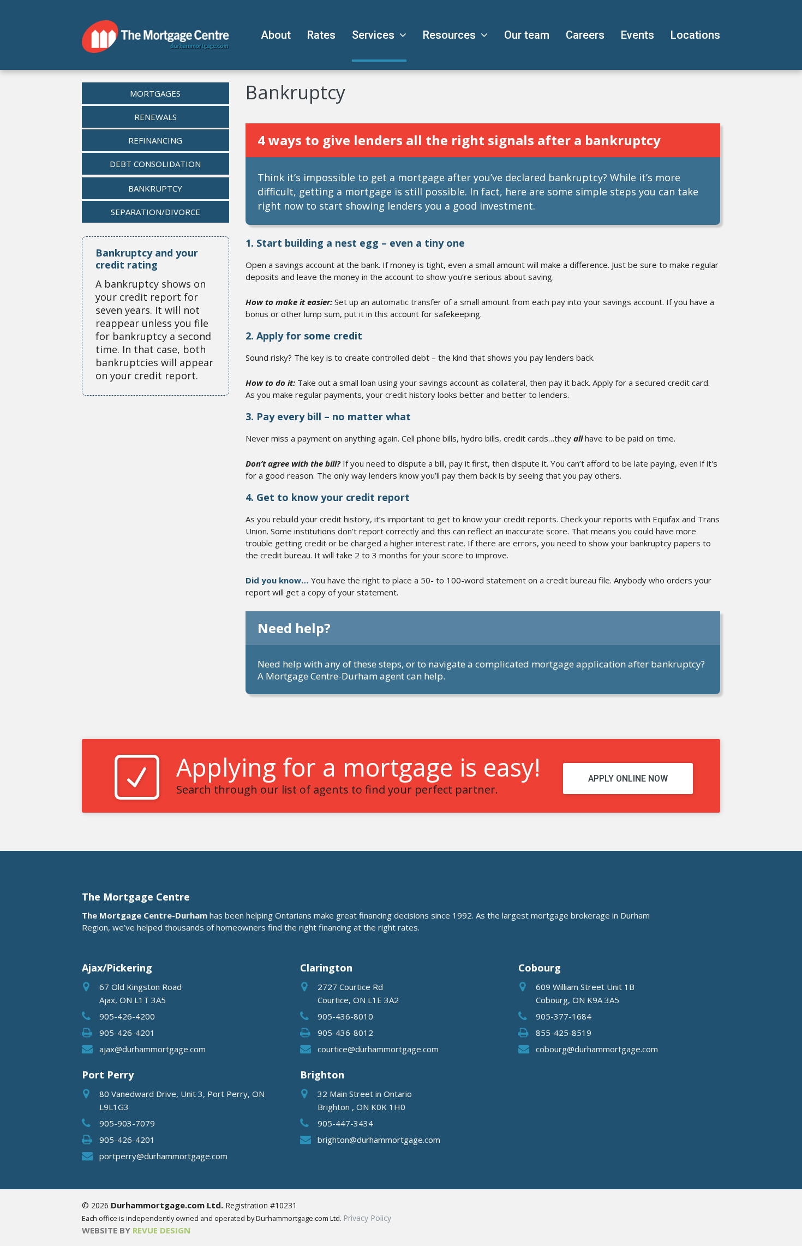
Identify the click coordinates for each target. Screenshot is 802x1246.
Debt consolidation (155, 163)
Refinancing (155, 140)
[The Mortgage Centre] (155, 36)
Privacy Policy (367, 1218)
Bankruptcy (155, 188)
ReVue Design (136, 1230)
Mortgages (155, 93)
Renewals (155, 116)
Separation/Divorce (155, 211)
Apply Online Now (628, 778)
